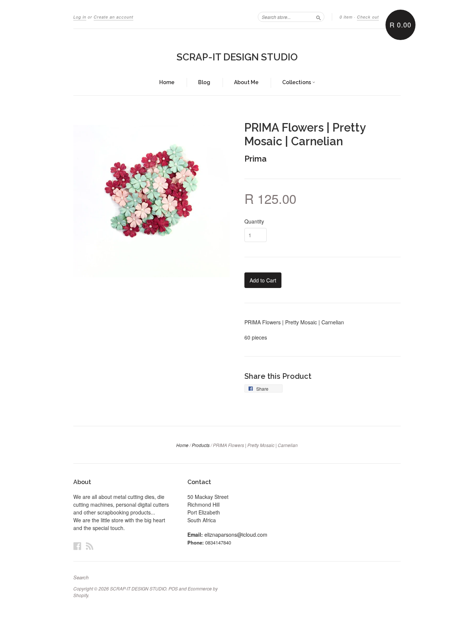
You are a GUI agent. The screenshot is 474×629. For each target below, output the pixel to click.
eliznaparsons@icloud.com (235, 534)
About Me (246, 82)
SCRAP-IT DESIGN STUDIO (237, 57)
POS (173, 588)
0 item (346, 17)
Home (166, 82)
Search (81, 577)
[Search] (318, 16)
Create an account (113, 17)
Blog (204, 82)
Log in (79, 17)
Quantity (254, 221)
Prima (255, 158)
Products (201, 445)
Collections (297, 82)
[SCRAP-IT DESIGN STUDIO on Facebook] (77, 546)
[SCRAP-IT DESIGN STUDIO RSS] (90, 546)
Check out (368, 17)
